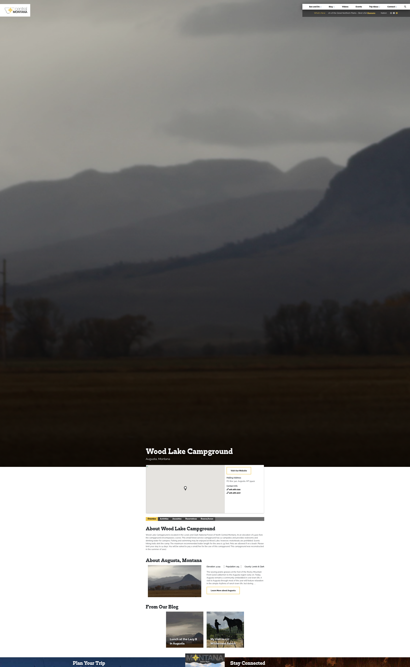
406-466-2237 (235, 493)
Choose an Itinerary (349, 13)
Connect (391, 7)
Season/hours (207, 519)
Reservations (191, 519)
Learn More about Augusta (223, 590)
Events (359, 7)
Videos (345, 7)
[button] (185, 487)
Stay (331, 7)
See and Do (314, 7)
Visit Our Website (239, 471)
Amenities (177, 519)
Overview (152, 519)
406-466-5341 (234, 489)
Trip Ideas (374, 7)
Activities (164, 519)
